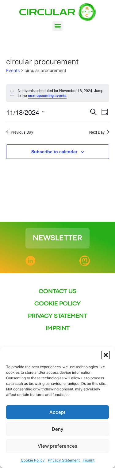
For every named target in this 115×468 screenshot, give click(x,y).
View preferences (57, 446)
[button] (106, 355)
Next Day (97, 132)
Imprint (88, 460)
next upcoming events (47, 95)
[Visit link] (57, 238)
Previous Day (22, 132)
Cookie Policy (33, 460)
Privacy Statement (64, 460)
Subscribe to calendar (54, 151)
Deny (57, 429)
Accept (57, 412)
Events (13, 70)
